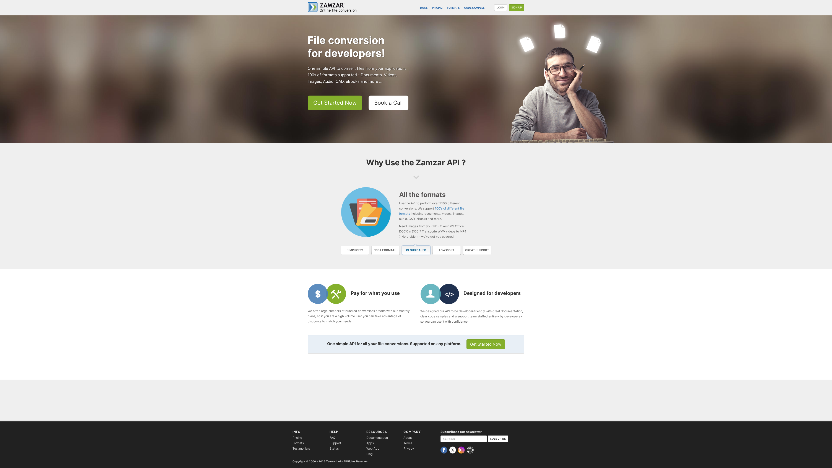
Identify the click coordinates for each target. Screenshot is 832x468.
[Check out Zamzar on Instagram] (462, 450)
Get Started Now (335, 102)
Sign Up (516, 7)
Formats (453, 7)
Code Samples (474, 7)
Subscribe (498, 438)
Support (335, 443)
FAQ (332, 437)
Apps (370, 443)
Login (501, 7)
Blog (369, 454)
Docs (424, 7)
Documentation (377, 437)
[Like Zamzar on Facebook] (444, 450)
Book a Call (388, 102)
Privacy (408, 448)
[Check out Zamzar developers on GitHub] (471, 450)
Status (334, 448)
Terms (407, 443)
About (407, 437)
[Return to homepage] (334, 7)
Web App (372, 448)
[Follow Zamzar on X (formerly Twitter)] (453, 450)
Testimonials (301, 448)
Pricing (437, 7)
